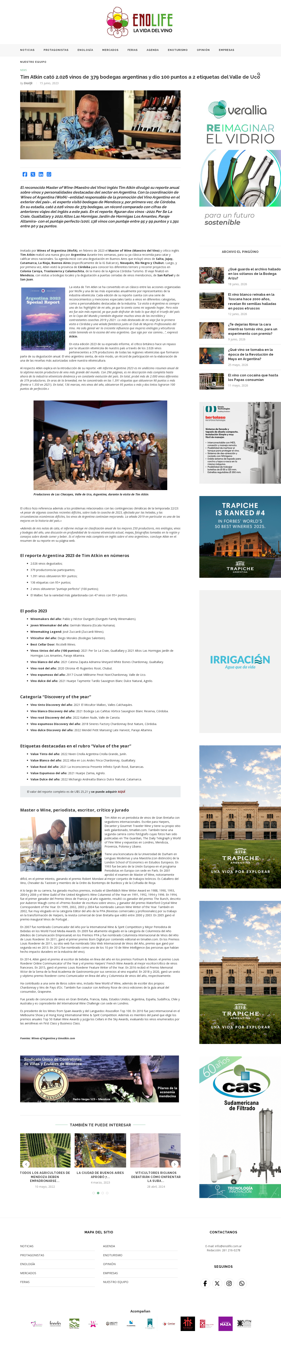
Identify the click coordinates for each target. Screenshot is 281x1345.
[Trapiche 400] (240, 499)
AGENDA (153, 50)
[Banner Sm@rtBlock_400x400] (240, 404)
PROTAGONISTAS (56, 50)
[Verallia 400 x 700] (240, 93)
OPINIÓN (203, 50)
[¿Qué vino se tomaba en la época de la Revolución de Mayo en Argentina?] (211, 356)
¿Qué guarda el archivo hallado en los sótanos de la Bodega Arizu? (254, 273)
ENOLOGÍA (85, 50)
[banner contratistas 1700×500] (100, 1057)
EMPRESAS (226, 50)
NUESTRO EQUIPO (33, 62)
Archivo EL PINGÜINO (240, 251)
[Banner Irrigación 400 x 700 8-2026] (240, 593)
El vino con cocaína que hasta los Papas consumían (253, 377)
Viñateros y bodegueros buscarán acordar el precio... (156, 1177)
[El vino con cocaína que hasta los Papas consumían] (211, 381)
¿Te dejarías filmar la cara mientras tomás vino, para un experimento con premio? (252, 329)
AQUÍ (121, 792)
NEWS (23, 70)
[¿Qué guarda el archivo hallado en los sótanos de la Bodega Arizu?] (211, 275)
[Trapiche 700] (240, 748)
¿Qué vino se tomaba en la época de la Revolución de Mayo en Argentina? (250, 354)
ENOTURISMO (178, 50)
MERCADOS (110, 50)
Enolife (28, 83)
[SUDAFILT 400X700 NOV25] (240, 1059)
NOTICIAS (27, 50)
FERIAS (133, 50)
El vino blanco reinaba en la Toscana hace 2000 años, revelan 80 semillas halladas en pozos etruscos (252, 301)
